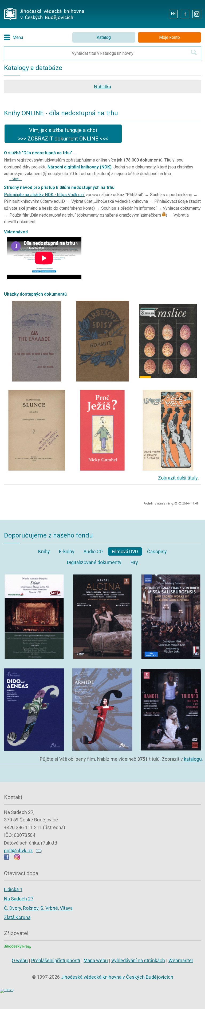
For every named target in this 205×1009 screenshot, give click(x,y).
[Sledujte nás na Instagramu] (17, 858)
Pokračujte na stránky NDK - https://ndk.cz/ (44, 194)
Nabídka (102, 86)
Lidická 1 (13, 889)
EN (173, 13)
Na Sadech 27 (18, 899)
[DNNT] (37, 302)
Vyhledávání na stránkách (138, 960)
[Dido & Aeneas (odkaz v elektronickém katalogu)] (34, 668)
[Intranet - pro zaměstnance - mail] (161, 14)
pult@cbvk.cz (18, 850)
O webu (20, 960)
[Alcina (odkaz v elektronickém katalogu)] (102, 575)
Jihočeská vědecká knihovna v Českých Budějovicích (117, 977)
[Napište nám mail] (39, 850)
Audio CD (93, 551)
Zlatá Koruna (17, 917)
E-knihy (66, 551)
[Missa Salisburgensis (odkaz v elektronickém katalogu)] (171, 575)
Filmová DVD (125, 551)
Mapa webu (96, 960)
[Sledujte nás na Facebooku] (6, 858)
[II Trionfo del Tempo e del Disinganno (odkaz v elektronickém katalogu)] (171, 668)
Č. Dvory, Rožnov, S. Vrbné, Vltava (38, 908)
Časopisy (157, 551)
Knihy (44, 551)
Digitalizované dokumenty (94, 562)
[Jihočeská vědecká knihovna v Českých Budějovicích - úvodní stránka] (44, 9)
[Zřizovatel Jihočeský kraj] (17, 946)
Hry (134, 562)
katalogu (193, 759)
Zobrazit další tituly (178, 478)
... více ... (15, 179)
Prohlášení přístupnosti (55, 960)
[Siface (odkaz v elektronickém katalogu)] (34, 575)
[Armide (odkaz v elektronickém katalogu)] (102, 668)
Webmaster (180, 960)
